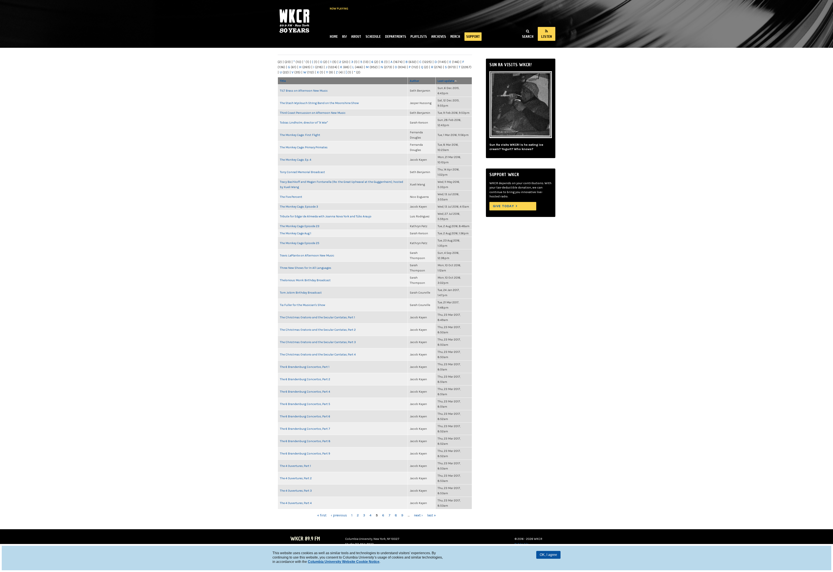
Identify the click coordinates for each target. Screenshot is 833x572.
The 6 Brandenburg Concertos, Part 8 (305, 441)
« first (321, 515)
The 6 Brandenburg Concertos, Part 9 (305, 453)
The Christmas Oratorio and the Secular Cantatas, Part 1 (317, 317)
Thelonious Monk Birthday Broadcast (305, 280)
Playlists (418, 36)
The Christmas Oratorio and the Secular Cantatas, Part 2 (318, 329)
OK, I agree (548, 555)
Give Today (503, 206)
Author (414, 81)
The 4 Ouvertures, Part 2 (296, 478)
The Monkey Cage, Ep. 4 (295, 159)
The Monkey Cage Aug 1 (295, 233)
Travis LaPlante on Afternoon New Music (307, 255)
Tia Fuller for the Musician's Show (302, 305)
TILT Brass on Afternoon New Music (304, 90)
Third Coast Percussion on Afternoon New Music (313, 112)
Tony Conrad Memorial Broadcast (302, 172)
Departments (395, 36)
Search (527, 36)
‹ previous (339, 515)
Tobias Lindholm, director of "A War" (304, 122)
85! (344, 36)
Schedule (373, 36)
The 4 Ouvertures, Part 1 (295, 466)
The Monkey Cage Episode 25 (299, 243)
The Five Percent (291, 196)
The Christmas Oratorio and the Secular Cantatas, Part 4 (318, 354)
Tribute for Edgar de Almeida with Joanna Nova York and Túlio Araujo (325, 216)
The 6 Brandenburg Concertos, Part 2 (305, 379)
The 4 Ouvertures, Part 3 (296, 490)
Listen (546, 36)
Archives (438, 36)
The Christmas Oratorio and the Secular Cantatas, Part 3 (318, 342)
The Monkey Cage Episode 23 (299, 226)
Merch (455, 36)
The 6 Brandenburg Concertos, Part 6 (305, 416)
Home (334, 36)
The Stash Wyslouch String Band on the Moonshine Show (319, 103)
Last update (446, 81)
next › (418, 515)
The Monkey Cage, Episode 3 (299, 206)
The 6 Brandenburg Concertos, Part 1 (304, 367)
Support (473, 36)
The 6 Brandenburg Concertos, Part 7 (305, 428)
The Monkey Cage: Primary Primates (304, 147)
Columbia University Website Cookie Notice (343, 562)
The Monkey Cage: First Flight (300, 135)
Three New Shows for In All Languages (305, 267)
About (356, 36)
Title (283, 81)
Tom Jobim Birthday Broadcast (301, 292)
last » (431, 515)
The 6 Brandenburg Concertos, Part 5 (305, 404)
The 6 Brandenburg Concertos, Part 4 (305, 391)
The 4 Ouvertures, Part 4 (296, 503)
